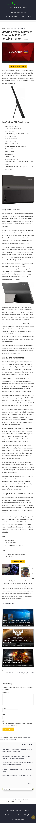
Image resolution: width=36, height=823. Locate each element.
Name (5, 708)
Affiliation (19, 815)
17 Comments (21, 28)
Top (33, 817)
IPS (4, 675)
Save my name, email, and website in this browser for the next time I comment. (17, 724)
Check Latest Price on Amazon (18, 66)
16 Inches (14, 673)
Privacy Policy (27, 815)
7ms (28, 673)
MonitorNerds (10, 810)
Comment (6, 693)
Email (4, 715)
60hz (25, 673)
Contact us (26, 810)
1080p (10, 673)
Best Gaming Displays (18, 819)
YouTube (18, 810)
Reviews (10, 671)
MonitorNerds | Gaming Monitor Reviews (11, 3)
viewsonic (8, 675)
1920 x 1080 (20, 673)
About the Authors (10, 815)
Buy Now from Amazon (18, 562)
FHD (31, 673)
